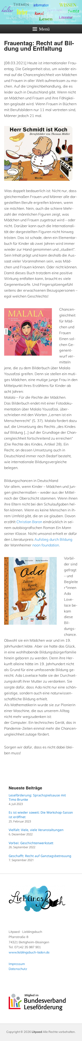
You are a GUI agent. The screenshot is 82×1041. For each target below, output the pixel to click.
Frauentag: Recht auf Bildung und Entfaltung (39, 45)
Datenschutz (18, 969)
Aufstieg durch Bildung (53, 539)
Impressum (17, 964)
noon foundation (45, 545)
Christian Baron (29, 521)
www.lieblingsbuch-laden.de (29, 952)
